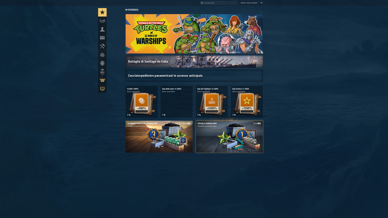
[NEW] (102, 12)
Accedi (243, 3)
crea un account (252, 3)
